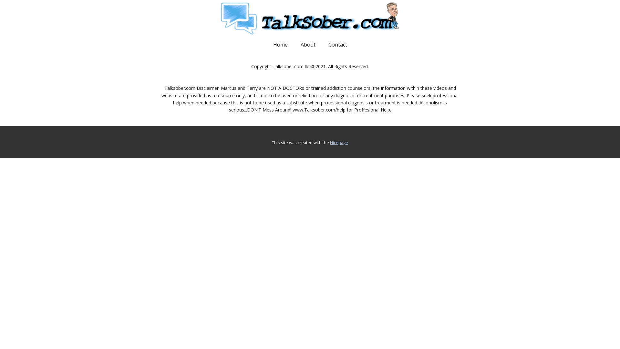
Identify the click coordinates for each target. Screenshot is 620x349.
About (308, 44)
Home (280, 44)
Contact (337, 44)
